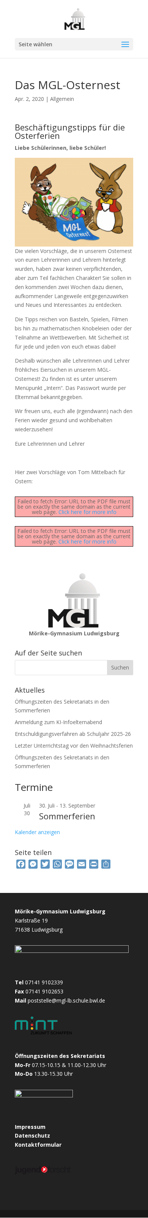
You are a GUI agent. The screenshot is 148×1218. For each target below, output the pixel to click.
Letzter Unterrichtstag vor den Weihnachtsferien (74, 745)
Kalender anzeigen (37, 832)
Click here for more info (87, 511)
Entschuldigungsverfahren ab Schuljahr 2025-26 (73, 733)
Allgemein (62, 98)
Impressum (30, 1126)
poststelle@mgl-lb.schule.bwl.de (66, 1000)
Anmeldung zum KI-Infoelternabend (58, 722)
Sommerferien (67, 816)
